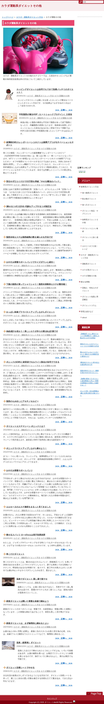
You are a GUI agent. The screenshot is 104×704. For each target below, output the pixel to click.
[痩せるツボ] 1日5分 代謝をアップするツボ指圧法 (28, 206)
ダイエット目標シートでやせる (20, 667)
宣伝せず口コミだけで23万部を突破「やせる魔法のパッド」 (33, 181)
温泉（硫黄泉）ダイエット (28, 642)
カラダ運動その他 (62, 96)
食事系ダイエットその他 (90, 221)
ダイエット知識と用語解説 (90, 298)
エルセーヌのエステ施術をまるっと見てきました (28, 507)
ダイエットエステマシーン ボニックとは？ (25, 426)
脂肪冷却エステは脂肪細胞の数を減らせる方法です (29, 237)
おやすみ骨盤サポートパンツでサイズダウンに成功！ (30, 262)
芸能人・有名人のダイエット (90, 289)
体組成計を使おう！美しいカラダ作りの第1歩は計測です (32, 331)
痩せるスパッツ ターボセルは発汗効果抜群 (25, 535)
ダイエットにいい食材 (90, 229)
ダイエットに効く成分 (90, 238)
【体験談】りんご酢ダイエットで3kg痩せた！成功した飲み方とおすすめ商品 (89, 336)
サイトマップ (52, 698)
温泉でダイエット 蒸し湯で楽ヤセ (31, 579)
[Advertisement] (90, 90)
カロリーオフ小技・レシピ (90, 247)
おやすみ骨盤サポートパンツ (19, 470)
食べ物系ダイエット (90, 193)
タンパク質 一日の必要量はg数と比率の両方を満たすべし (89, 393)
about (84, 317)
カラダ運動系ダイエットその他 (21, 5)
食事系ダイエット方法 (90, 187)
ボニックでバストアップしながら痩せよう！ (26, 448)
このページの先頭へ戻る (93, 693)
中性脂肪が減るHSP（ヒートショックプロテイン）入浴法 (45, 114)
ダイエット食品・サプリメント (90, 212)
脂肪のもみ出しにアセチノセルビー (22, 401)
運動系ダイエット (89, 264)
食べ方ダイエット (89, 205)
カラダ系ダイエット (90, 270)
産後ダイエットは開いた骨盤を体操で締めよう (27, 601)
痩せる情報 (85, 282)
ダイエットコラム (89, 305)
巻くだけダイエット (15, 554)
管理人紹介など (87, 312)
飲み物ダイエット (89, 199)
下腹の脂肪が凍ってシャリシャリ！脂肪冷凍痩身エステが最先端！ (36, 284)
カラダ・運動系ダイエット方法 (29, 17)
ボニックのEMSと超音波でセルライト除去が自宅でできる (32, 362)
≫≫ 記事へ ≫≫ (63, 110)
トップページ (7, 17)
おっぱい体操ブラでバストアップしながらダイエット (30, 312)
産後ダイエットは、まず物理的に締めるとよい (27, 623)
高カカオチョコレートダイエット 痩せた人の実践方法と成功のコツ (89, 354)
